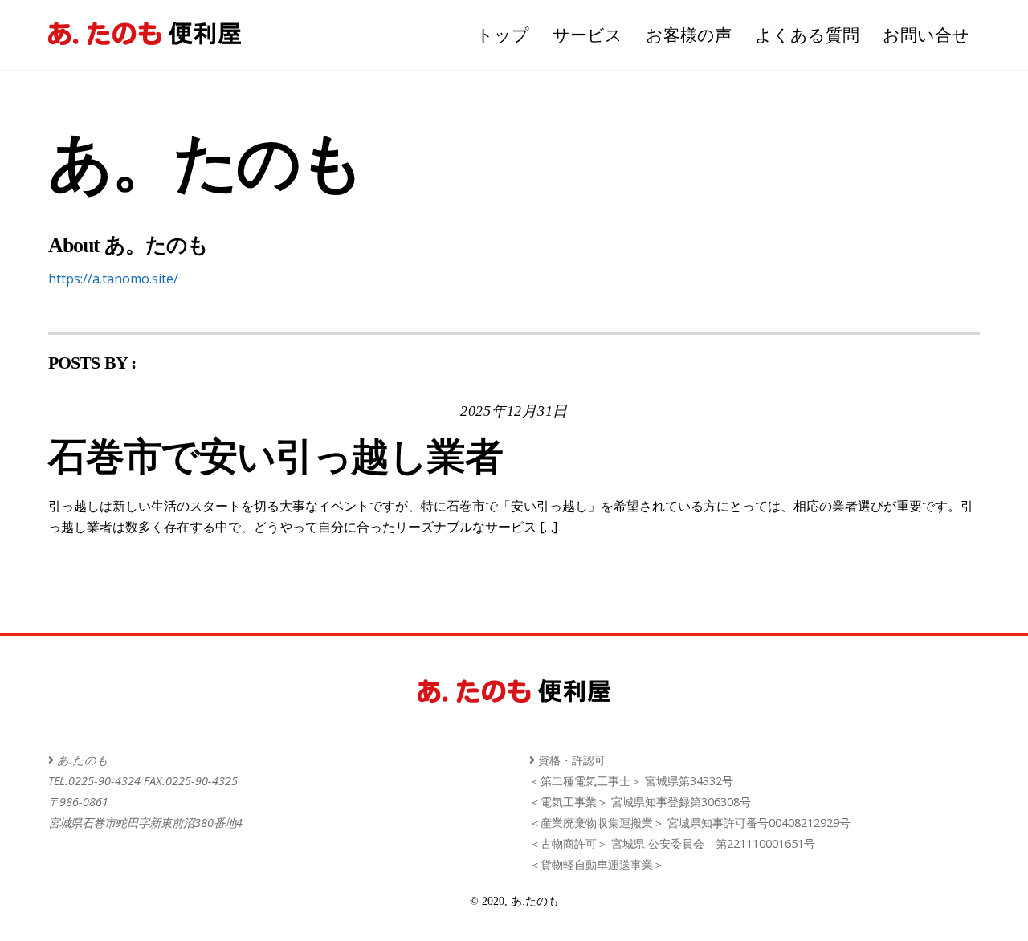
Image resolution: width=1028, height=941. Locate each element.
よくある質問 (807, 34)
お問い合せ (926, 34)
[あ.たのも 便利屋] (144, 37)
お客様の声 (689, 34)
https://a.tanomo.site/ (113, 278)
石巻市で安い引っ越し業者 (275, 456)
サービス (587, 34)
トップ (502, 34)
